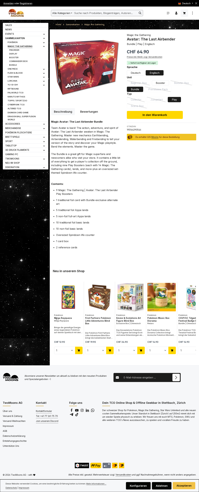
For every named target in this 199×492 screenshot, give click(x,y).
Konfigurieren (138, 485)
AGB (5, 431)
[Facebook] (72, 411)
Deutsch (136, 72)
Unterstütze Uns (11, 446)
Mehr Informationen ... (96, 484)
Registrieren (26, 3)
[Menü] (168, 13)
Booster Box (183, 83)
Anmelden (8, 3)
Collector (138, 100)
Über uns (7, 411)
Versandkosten (123, 474)
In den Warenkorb (155, 114)
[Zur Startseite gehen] (16, 13)
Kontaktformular (44, 411)
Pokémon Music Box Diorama (158, 319)
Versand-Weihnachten (14, 421)
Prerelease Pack (160, 90)
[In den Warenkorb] (79, 350)
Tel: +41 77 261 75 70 (47, 416)
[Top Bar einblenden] (192, 13)
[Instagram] (82, 411)
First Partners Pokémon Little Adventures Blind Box (98, 321)
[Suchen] (140, 13)
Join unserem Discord (47, 421)
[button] (44, 34)
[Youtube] (77, 411)
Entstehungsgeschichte (15, 441)
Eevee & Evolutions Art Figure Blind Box (128, 319)
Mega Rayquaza (63, 318)
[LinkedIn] (88, 411)
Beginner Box (141, 83)
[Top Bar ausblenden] (196, 3)
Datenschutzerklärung (14, 436)
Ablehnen (162, 485)
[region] (86, 67)
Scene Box (139, 106)
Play (174, 99)
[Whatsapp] (92, 411)
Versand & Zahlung (12, 416)
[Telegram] (72, 415)
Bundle (135, 89)
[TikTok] (77, 415)
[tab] (63, 111)
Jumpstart (158, 100)
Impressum (8, 426)
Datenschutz (11, 488)
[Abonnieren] (176, 377)
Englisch (155, 72)
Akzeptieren (184, 485)
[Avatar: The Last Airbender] (85, 67)
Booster (160, 82)
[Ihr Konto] (176, 13)
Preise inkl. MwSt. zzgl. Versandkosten (144, 57)
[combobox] (105, 13)
